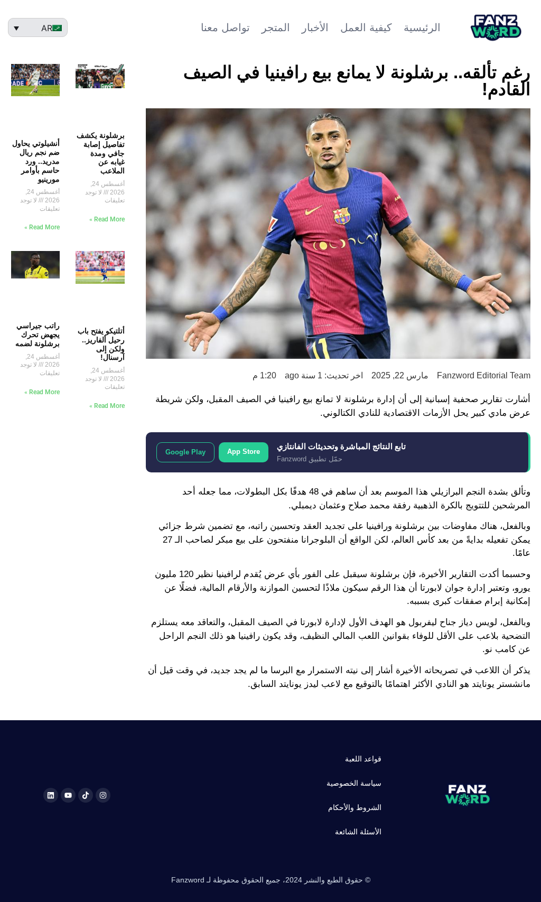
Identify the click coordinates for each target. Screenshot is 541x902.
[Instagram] (103, 795)
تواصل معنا (225, 27)
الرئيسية (422, 27)
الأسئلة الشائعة (358, 831)
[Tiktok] (85, 795)
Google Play (185, 452)
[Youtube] (68, 795)
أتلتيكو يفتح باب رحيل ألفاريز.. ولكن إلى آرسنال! (101, 344)
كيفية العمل (366, 27)
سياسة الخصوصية (354, 783)
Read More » (107, 219)
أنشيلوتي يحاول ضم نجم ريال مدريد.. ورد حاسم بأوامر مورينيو (36, 161)
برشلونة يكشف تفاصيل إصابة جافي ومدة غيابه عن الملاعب (101, 153)
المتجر (276, 27)
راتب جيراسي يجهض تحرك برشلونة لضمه (37, 334)
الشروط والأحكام (354, 807)
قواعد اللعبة (363, 759)
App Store (243, 451)
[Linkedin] (50, 795)
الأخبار (315, 27)
